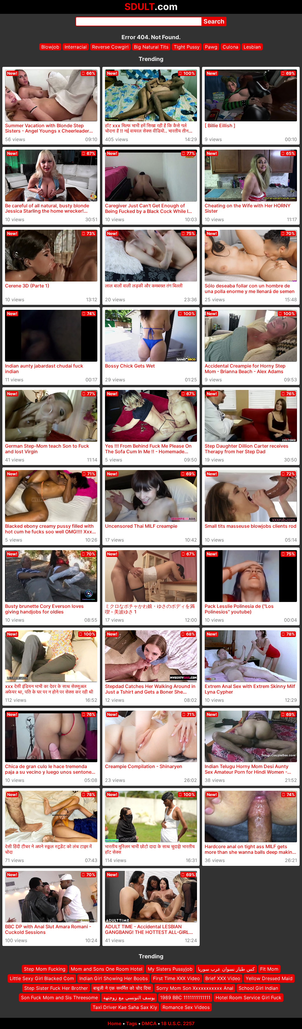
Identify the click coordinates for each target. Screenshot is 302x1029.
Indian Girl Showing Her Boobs (113, 978)
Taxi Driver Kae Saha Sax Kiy (125, 1007)
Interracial (76, 47)
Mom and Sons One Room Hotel (106, 969)
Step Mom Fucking (44, 969)
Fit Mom (269, 969)
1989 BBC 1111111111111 (185, 997)
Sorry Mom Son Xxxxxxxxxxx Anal (194, 988)
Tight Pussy (187, 47)
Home (115, 1023)
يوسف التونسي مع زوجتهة (129, 997)
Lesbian (252, 47)
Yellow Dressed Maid (269, 978)
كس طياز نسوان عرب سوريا (226, 969)
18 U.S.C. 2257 (178, 1023)
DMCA (149, 1023)
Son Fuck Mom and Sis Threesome (59, 997)
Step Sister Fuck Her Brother (56, 988)
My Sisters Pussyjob (170, 969)
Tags (131, 1023)
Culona (230, 47)
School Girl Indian (258, 988)
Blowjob (50, 47)
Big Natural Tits (151, 47)
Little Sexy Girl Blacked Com (42, 978)
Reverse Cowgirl (110, 47)
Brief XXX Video (222, 978)
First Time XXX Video (176, 978)
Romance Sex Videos (186, 1007)
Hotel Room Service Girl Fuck (248, 997)
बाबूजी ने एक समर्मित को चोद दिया (122, 988)
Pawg (211, 47)
